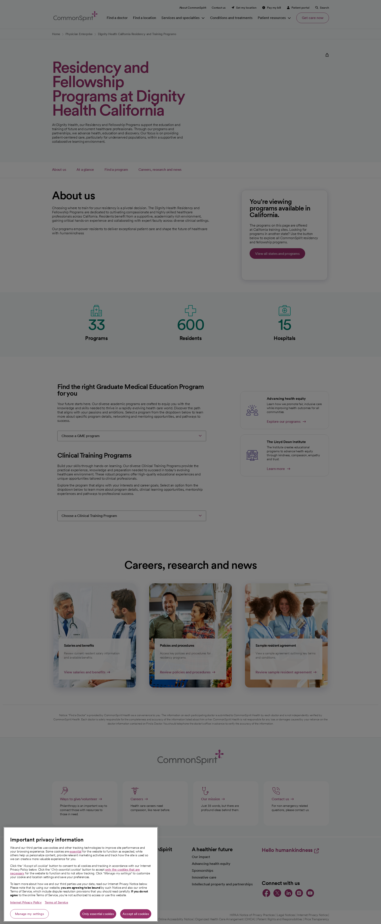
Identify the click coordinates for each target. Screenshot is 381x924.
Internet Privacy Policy (26, 902)
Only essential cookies (98, 914)
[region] (81, 874)
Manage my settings (29, 914)
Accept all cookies (136, 914)
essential (75, 851)
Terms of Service (56, 902)
